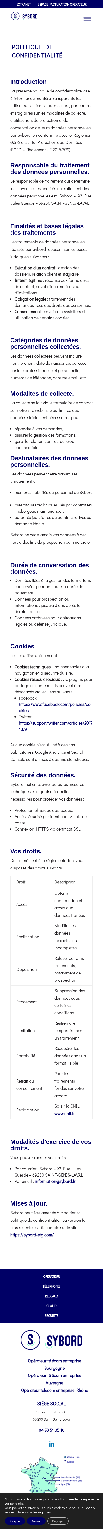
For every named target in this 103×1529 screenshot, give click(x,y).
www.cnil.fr (64, 1113)
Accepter (14, 1521)
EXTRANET (24, 4)
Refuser (36, 1521)
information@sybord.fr (55, 1181)
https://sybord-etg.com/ (32, 1235)
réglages (44, 1512)
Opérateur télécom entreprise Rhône (54, 1390)
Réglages (58, 1521)
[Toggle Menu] (87, 19)
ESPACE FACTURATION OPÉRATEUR (62, 4)
